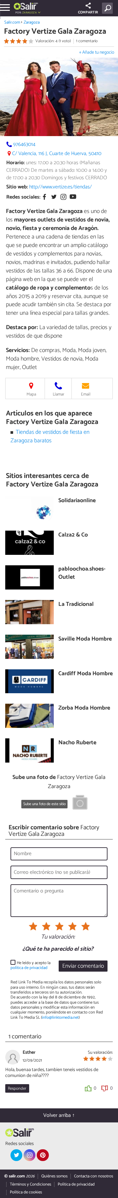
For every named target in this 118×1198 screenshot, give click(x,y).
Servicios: (18, 350)
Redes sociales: (23, 197)
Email (85, 394)
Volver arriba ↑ (59, 1115)
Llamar (58, 394)
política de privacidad (29, 967)
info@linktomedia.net (60, 1017)
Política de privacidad (76, 1184)
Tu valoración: (58, 937)
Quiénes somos (54, 1176)
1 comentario (87, 41)
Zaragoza (32, 22)
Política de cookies (26, 1192)
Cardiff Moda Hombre (85, 674)
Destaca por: (22, 327)
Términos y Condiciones (30, 1184)
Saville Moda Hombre (85, 639)
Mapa (31, 394)
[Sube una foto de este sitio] (80, 803)
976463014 (24, 144)
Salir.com (12, 22)
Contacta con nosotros (93, 1176)
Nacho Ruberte (77, 743)
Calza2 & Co (73, 535)
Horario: (15, 162)
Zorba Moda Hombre (84, 708)
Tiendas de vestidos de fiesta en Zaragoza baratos (50, 437)
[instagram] (29, 1155)
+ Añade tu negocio (96, 52)
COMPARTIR (88, 12)
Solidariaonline (77, 501)
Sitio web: (17, 187)
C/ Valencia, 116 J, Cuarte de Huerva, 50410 (56, 153)
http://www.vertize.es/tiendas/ (60, 187)
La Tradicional (76, 605)
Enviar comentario (83, 966)
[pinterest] (43, 1155)
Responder (17, 1088)
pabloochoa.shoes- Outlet (82, 573)
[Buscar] (109, 8)
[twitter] (16, 1155)
